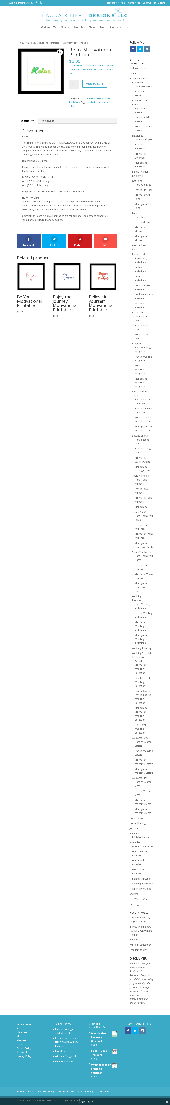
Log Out (147, 3)
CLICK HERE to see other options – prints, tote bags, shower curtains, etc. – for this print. (91, 69)
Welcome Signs (140, 777)
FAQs (20, 1028)
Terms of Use (24, 1052)
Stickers (134, 893)
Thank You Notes (141, 552)
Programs (137, 343)
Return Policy (24, 1048)
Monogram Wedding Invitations (141, 639)
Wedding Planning (141, 648)
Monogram (141, 506)
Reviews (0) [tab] (48, 120)
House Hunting (138, 823)
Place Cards (138, 312)
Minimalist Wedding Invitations (140, 626)
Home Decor (89, 98)
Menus (135, 213)
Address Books (138, 68)
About (92, 27)
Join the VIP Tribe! (116, 3)
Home (20, 42)
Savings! (114, 27)
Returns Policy (46, 1091)
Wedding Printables (142, 883)
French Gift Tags (143, 189)
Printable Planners (142, 837)
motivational (93, 102)
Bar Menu (137, 82)
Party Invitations (141, 254)
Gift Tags (137, 180)
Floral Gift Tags (143, 184)
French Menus (142, 222)
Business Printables (142, 846)
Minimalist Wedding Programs (140, 369)
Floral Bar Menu (143, 86)
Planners (134, 833)
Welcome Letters (141, 737)
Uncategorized (137, 904)
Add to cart (94, 83)
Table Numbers (140, 475)
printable (106, 102)
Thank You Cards (141, 512)
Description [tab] (27, 120)
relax (71, 106)
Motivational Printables (48, 42)
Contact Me (134, 3)
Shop (64, 27)
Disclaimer (104, 1091)
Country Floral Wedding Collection (142, 682)
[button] (60, 52)
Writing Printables (141, 888)
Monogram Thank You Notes (141, 587)
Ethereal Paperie (138, 78)
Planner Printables (142, 878)
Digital (133, 73)
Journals (134, 828)
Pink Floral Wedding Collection (140, 728)
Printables (30, 42)
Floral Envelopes (143, 139)
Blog (102, 27)
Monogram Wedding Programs (141, 382)
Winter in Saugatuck (140, 944)
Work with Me (48, 27)
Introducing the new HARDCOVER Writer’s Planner (141, 930)
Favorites (79, 27)
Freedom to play (138, 949)
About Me (22, 1032)
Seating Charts (140, 435)
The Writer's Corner (140, 899)
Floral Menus (142, 217)
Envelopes (137, 135)
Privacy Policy (24, 1056)
